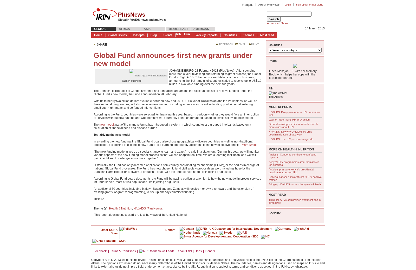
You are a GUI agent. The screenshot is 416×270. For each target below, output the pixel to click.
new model (106, 124)
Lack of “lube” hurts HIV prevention (289, 119)
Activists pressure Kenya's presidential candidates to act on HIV (291, 171)
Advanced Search (278, 23)
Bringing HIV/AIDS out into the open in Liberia (295, 184)
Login (288, 4)
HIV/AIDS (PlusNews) (148, 208)
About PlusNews (269, 4)
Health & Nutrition (120, 208)
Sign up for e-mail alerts (309, 4)
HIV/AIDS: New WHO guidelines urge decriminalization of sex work (290, 133)
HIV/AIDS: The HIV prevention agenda (291, 139)
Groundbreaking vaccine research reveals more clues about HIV (293, 125)
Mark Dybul (249, 145)
